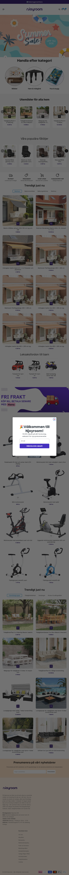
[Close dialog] (54, 419)
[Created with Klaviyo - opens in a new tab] (34, 457)
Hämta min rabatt (34, 446)
